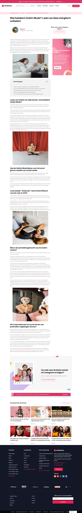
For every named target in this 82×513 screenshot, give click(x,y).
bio (37, 42)
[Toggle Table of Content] (46, 82)
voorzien (37, 128)
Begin (11, 351)
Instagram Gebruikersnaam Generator (44, 461)
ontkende (30, 180)
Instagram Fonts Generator (44, 463)
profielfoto (33, 42)
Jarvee (25, 460)
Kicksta (25, 462)
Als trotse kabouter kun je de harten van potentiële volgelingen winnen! (28, 94)
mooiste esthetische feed (23, 41)
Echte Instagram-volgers (13, 469)
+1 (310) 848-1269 (58, 465)
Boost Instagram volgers (13, 473)
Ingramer (25, 458)
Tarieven (39, 5)
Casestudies (45, 5)
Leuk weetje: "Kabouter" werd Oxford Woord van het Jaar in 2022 (27, 90)
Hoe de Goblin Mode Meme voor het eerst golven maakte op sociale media (29, 88)
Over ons (33, 498)
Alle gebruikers (12, 476)
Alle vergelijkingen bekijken (29, 469)
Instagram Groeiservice (13, 464)
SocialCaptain (26, 464)
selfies (32, 41)
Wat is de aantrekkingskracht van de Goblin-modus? (24, 92)
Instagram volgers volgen (44, 465)
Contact (33, 496)
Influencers (11, 460)
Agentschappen (12, 453)
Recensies (51, 5)
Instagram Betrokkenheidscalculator (46, 453)
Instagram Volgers (13, 496)
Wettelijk (33, 500)
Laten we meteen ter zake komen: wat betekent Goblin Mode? (26, 86)
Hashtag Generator (42, 458)
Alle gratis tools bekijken (44, 470)
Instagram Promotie (12, 467)
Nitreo (25, 453)
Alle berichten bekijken (66, 403)
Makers (10, 455)
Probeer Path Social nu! (59, 31)
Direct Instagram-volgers (13, 471)
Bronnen (57, 5)
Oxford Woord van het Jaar (24, 197)
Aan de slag (76, 5)
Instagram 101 (23, 30)
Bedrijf (10, 458)
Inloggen (69, 5)
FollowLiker (26, 467)
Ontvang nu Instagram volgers (48, 379)
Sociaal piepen (27, 455)
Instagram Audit (42, 455)
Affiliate (11, 505)
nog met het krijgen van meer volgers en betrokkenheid (26, 351)
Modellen (10, 462)
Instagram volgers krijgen (14, 13)
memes (32, 173)
